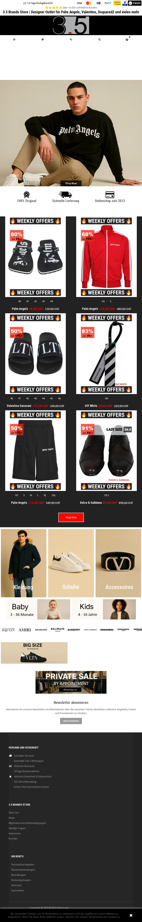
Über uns (14, 812)
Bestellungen (18, 875)
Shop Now (71, 517)
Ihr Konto (17, 856)
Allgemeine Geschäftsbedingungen (27, 823)
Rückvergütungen (21, 880)
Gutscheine (17, 890)
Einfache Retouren (24, 766)
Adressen (16, 885)
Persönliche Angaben (22, 864)
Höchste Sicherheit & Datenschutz (33, 776)
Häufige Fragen (17, 828)
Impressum (15, 833)
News (12, 817)
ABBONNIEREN (71, 721)
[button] (99, 39)
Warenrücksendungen (23, 869)
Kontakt (13, 838)
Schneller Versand (24, 755)
